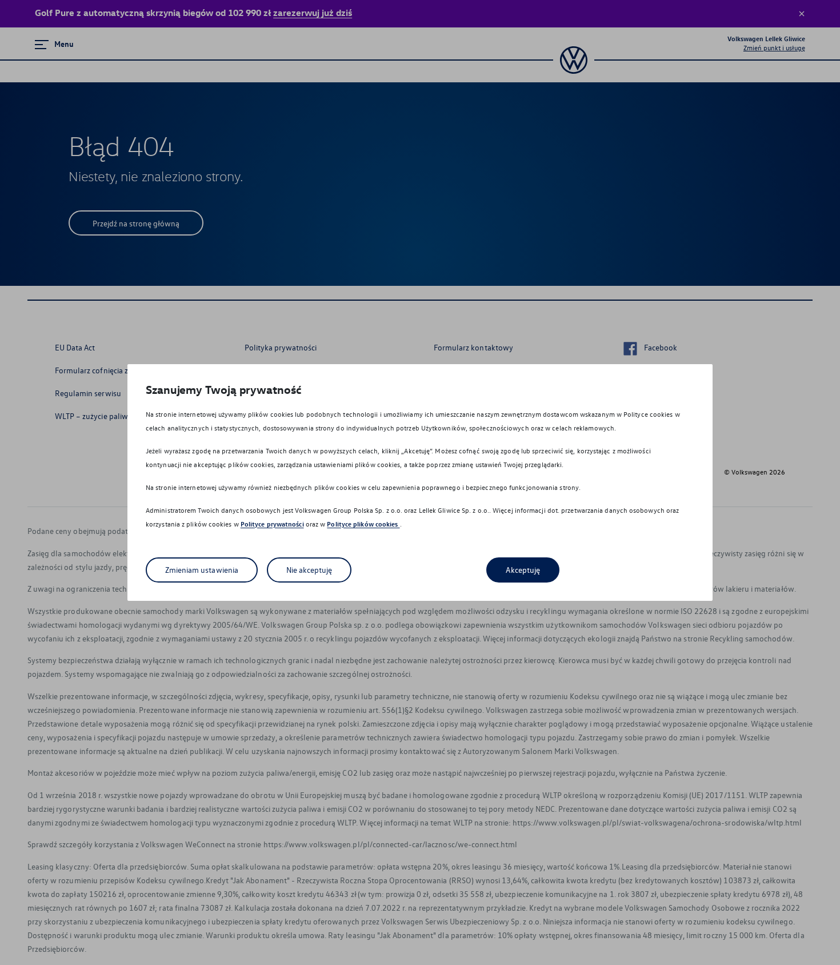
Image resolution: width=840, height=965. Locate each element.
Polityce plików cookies (363, 524)
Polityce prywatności (272, 524)
